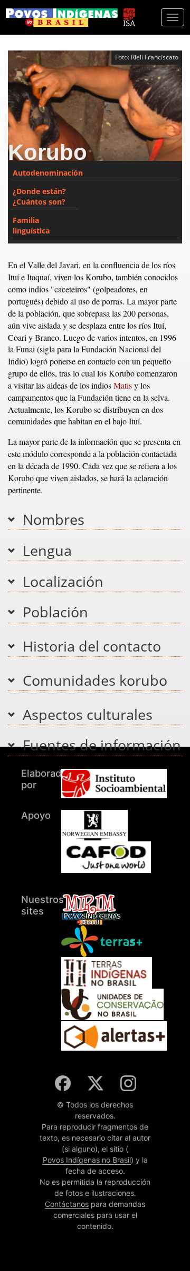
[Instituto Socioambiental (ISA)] (129, 12)
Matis (122, 385)
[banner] (62, 18)
